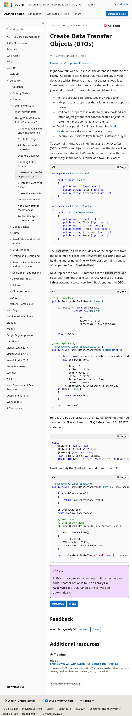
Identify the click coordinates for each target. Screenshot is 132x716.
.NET (64, 25)
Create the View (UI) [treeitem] (29, 193)
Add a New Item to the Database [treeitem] (28, 208)
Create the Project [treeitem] (28, 139)
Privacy (79, 708)
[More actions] (126, 25)
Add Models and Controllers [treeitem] (27, 147)
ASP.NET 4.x (77, 25)
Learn (54, 25)
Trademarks (28, 713)
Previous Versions (32, 708)
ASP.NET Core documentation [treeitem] (23, 36)
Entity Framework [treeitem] (17, 366)
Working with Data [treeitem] (25, 111)
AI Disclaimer (10, 708)
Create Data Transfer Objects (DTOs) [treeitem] (30, 174)
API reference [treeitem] (15, 408)
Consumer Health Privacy (104, 708)
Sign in (124, 4)
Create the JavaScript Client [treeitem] (30, 185)
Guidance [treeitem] (17, 86)
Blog (49, 708)
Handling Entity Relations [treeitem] (27, 164)
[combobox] (23, 29)
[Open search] (115, 5)
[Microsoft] (6, 4)
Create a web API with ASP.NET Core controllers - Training (84, 663)
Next (72, 604)
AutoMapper (61, 588)
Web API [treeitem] (14, 74)
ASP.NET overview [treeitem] (17, 43)
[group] (89, 353)
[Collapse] (43, 22)
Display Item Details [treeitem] (29, 199)
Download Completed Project (69, 63)
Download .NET (117, 13)
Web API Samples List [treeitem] (22, 303)
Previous (58, 604)
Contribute (64, 708)
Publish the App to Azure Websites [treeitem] (28, 218)
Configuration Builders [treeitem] (20, 316)
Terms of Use (10, 713)
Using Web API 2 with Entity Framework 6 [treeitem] (30, 130)
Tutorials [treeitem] (12, 49)
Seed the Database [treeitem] (29, 155)
